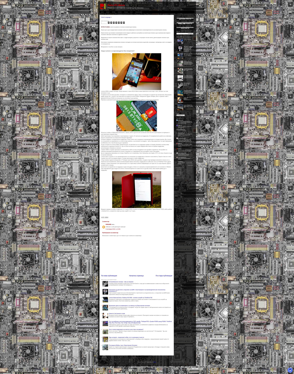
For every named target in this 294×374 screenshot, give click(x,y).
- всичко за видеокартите (182, 171)
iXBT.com (180, 125)
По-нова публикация (109, 276)
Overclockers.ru (181, 132)
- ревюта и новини (182, 172)
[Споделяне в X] (104, 217)
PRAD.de (180, 143)
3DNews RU (180, 120)
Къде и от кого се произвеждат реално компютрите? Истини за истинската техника (188, 63)
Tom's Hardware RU (182, 153)
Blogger (154, 362)
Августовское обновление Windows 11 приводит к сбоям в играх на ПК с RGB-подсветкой (185, 135)
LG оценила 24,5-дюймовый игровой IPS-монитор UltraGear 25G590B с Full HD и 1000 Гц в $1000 (185, 122)
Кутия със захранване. (182, 130)
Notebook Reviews (182, 138)
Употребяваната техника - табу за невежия (121, 281)
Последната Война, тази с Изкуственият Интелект (123, 345)
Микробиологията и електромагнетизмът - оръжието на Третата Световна (188, 92)
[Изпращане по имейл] (102, 217)
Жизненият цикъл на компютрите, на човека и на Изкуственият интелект (129, 305)
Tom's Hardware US (182, 157)
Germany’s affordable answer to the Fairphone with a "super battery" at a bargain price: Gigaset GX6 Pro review (185, 140)
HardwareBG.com (181, 129)
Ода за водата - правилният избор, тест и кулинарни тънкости (126, 337)
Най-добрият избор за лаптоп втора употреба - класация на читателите (188, 76)
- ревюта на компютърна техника (183, 170)
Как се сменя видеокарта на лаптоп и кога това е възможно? (126, 329)
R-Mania (179, 148)
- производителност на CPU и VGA (183, 175)
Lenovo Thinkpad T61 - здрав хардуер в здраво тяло (188, 106)
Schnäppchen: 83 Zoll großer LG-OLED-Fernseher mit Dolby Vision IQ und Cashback (185, 145)
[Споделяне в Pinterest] (107, 217)
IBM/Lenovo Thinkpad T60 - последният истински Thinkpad (188, 54)
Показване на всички (190, 165)
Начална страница (136, 276)
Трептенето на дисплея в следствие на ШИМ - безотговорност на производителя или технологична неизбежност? (188, 49)
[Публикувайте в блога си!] (103, 217)
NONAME (108, 224)
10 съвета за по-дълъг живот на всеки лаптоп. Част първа (188, 69)
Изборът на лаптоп (187, 39)
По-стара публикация (164, 276)
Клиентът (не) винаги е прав (117, 313)
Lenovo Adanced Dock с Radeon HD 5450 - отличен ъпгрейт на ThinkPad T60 (130, 297)
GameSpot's (180, 161)
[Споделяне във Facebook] (106, 217)
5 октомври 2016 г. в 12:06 (113, 229)
